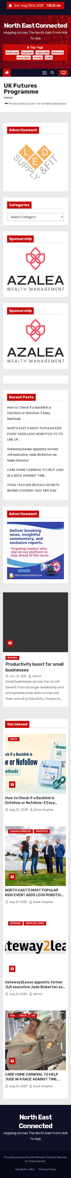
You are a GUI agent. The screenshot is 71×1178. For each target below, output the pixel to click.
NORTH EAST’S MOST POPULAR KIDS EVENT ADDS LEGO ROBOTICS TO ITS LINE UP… (35, 434)
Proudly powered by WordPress (24, 1157)
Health (23, 1015)
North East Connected (35, 25)
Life (33, 1015)
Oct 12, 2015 (19, 676)
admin (37, 676)
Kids (12, 1015)
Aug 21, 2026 (18, 902)
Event (49, 57)
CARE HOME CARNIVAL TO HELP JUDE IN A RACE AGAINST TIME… (32, 1076)
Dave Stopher (43, 810)
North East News (35, 923)
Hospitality (42, 831)
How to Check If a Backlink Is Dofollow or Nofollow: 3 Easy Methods (29, 413)
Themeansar (37, 1161)
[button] (53, 72)
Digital (14, 739)
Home (8, 97)
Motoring (57, 52)
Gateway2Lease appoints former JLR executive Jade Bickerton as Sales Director (32, 455)
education (23, 57)
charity (38, 57)
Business (27, 52)
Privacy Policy (47, 1169)
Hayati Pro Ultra (25, 1169)
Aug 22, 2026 (19, 810)
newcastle (42, 52)
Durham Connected (20, 831)
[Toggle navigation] (44, 72)
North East (12, 52)
